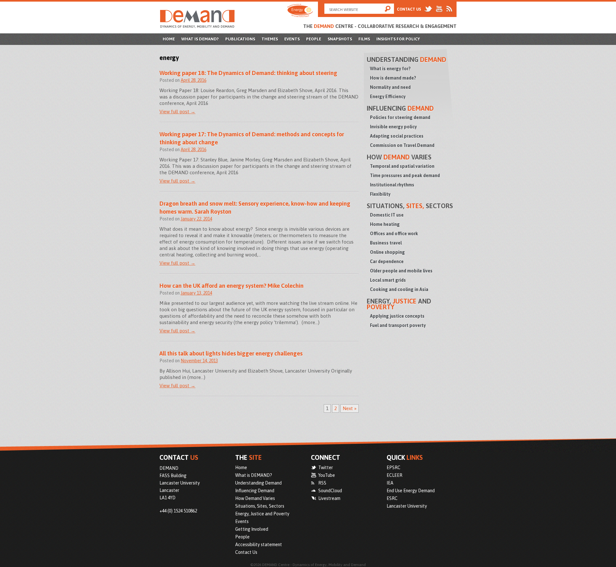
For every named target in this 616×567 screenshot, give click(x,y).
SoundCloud (330, 490)
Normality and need (390, 87)
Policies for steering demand (400, 117)
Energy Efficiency (388, 96)
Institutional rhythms (392, 184)
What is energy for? (390, 68)
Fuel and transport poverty (398, 325)
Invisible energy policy (393, 126)
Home (169, 39)
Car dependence (387, 261)
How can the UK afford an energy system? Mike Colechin (231, 285)
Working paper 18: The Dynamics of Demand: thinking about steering (248, 73)
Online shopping (387, 252)
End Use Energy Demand (411, 490)
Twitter (325, 467)
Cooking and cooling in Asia (399, 289)
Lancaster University (407, 506)
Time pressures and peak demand (405, 175)
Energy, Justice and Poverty (262, 513)
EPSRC (393, 467)
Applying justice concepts (397, 316)
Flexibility (380, 194)
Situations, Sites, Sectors (259, 506)
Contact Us (409, 9)
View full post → (177, 111)
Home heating (385, 224)
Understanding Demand (258, 482)
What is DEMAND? (200, 39)
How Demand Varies (255, 498)
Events (292, 39)
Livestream (329, 498)
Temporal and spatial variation (402, 166)
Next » (349, 408)
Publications (240, 39)
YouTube (326, 475)
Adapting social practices (397, 136)
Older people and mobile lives (401, 270)
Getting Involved (251, 529)
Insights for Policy (398, 39)
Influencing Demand (254, 490)
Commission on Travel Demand (402, 145)
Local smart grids (388, 280)
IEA (390, 482)
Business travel (386, 242)
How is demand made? (393, 78)
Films (364, 39)
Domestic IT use (387, 215)
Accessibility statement (258, 544)
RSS (322, 482)
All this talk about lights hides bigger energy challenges (231, 353)
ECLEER (394, 475)
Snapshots (340, 39)
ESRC (392, 498)
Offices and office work (394, 233)
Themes (269, 39)
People (313, 39)
